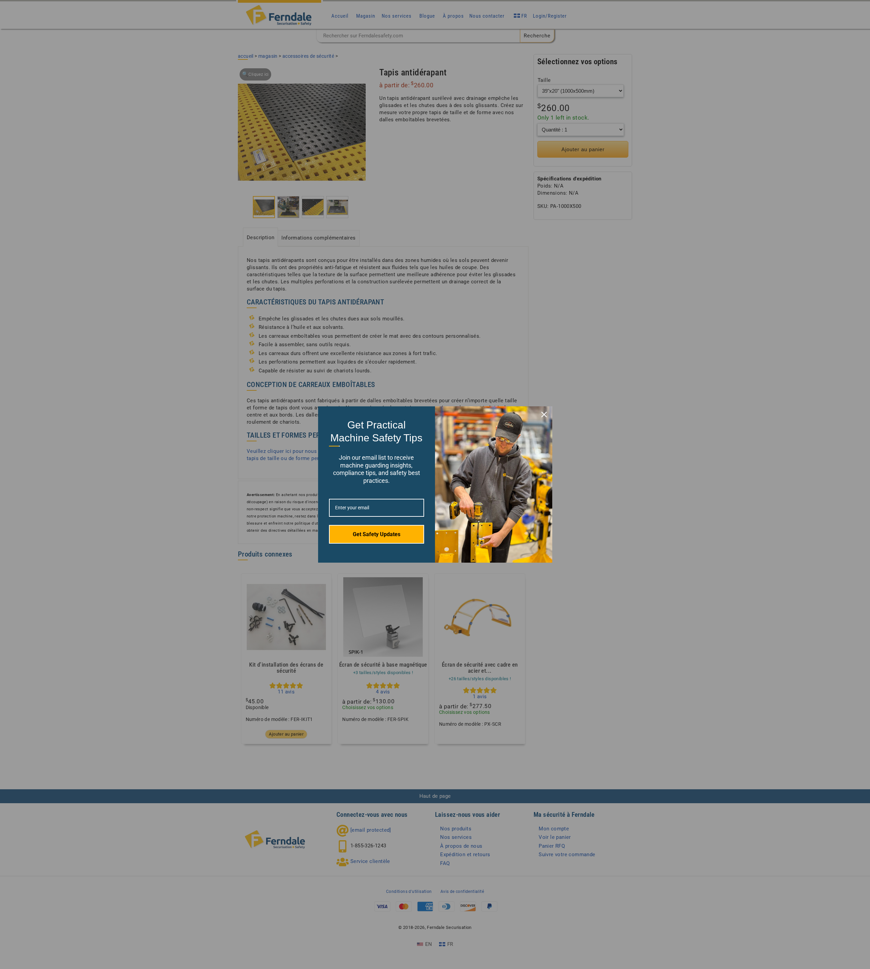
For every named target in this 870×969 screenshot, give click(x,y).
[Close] (544, 414)
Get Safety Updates (376, 534)
